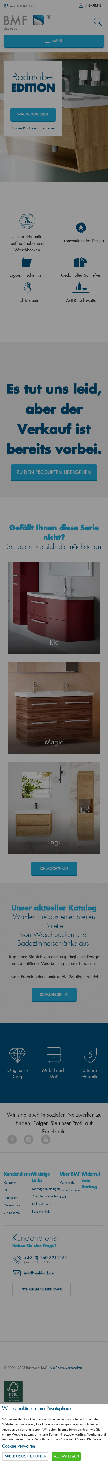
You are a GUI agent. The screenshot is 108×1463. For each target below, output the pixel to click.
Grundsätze (12, 1213)
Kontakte (10, 1182)
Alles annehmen (66, 1456)
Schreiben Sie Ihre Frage (42, 1289)
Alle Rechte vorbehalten (66, 1368)
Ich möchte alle (54, 868)
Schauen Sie (51, 994)
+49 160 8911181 (23, 6)
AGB (7, 1190)
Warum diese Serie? (33, 114)
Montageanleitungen (46, 1189)
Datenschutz (12, 1205)
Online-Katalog (42, 1204)
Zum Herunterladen (45, 1196)
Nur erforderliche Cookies (25, 1456)
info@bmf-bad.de (39, 1272)
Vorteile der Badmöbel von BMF (70, 1190)
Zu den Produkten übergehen (33, 128)
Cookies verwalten (18, 1446)
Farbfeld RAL (41, 1211)
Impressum (11, 1198)
